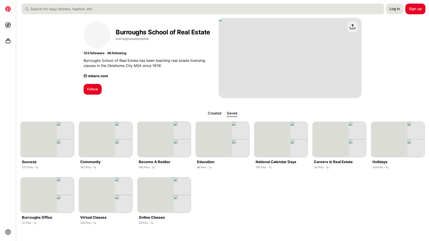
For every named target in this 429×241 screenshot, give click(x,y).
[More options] (8, 232)
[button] (94, 53)
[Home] (8, 9)
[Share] (352, 26)
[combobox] (204, 9)
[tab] (214, 113)
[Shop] (8, 41)
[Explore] (8, 25)
